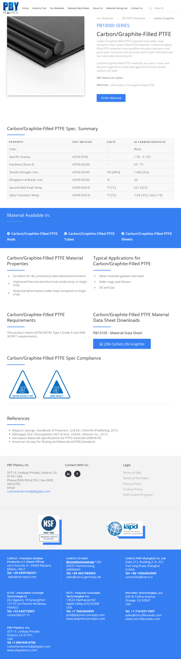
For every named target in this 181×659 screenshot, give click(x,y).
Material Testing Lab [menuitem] (116, 8)
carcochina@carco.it (139, 577)
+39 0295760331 (24, 573)
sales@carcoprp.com (22, 577)
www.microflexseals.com (142, 619)
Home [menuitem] (25, 8)
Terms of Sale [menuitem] (132, 473)
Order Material (111, 98)
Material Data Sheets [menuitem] (78, 8)
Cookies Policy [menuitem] (133, 489)
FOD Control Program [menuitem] (138, 495)
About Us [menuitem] (98, 8)
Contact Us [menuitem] (136, 8)
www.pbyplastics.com (22, 650)
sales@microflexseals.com (143, 615)
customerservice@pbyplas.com (28, 491)
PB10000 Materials (133, 18)
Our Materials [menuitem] (57, 8)
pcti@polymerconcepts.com (85, 615)
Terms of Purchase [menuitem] (135, 478)
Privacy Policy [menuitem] (132, 484)
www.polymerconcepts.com (85, 619)
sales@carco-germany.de (83, 577)
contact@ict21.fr (18, 615)
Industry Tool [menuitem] (39, 8)
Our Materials (105, 18)
